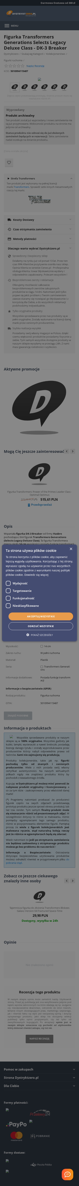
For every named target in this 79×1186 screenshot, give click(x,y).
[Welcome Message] (67, 1174)
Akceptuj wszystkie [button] (41, 616)
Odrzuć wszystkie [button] (41, 626)
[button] (39, 635)
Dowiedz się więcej (36, 575)
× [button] (70, 549)
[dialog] (39, 593)
